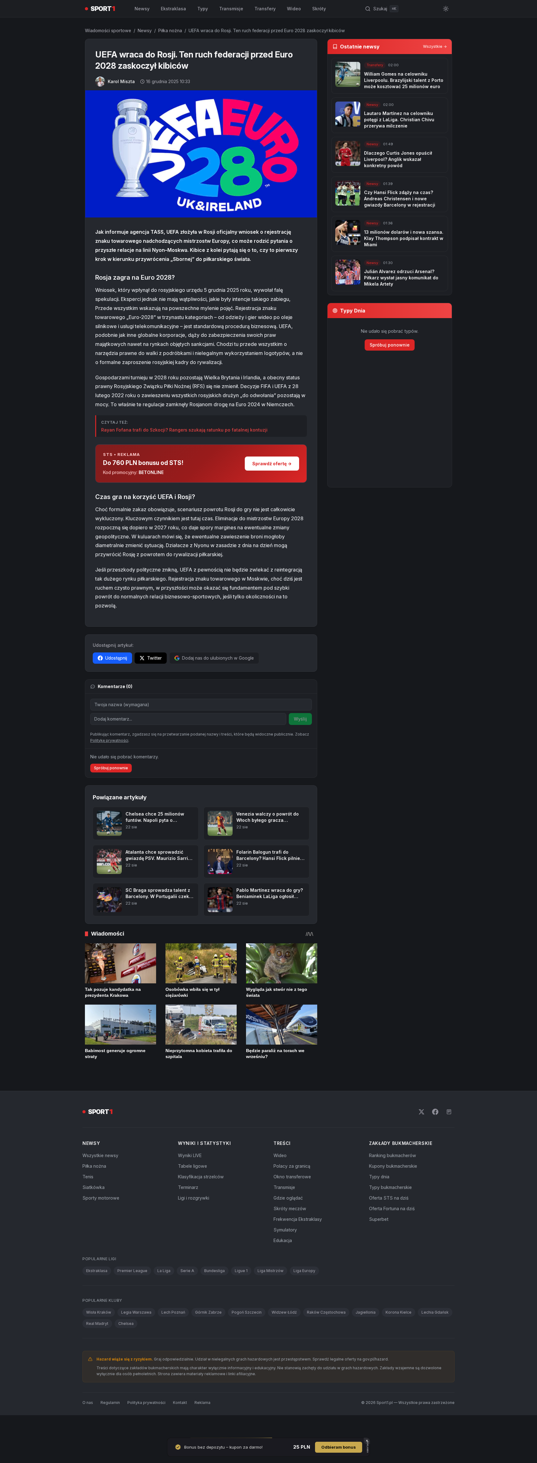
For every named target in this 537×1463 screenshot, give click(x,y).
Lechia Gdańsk (435, 1334)
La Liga (163, 1293)
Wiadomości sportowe (108, 30)
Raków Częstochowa (326, 1334)
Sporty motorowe (100, 1220)
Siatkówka (93, 1209)
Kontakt (180, 1424)
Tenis (87, 1198)
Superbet (378, 1241)
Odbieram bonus (338, 1447)
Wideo (294, 8)
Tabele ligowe (192, 1188)
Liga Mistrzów (270, 1293)
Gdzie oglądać (288, 1220)
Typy (202, 8)
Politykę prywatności (109, 762)
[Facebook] (435, 1134)
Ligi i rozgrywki (193, 1220)
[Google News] (449, 1134)
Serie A (187, 1293)
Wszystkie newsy (100, 1177)
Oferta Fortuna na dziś (392, 1230)
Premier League (132, 1293)
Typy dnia (379, 1198)
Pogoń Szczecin (247, 1334)
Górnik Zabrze (208, 1334)
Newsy (142, 8)
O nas (87, 1424)
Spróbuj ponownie (111, 790)
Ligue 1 (241, 1293)
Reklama (202, 1424)
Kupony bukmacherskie (393, 1188)
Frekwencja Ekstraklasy (297, 1241)
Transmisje (231, 8)
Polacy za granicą (291, 1188)
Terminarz (188, 1209)
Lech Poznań (173, 1334)
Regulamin (110, 1424)
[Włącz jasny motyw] (446, 8)
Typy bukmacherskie (390, 1209)
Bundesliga (214, 1293)
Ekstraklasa (173, 8)
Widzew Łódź (284, 1334)
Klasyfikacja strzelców (201, 1198)
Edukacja (282, 1262)
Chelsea (126, 1345)
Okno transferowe (292, 1198)
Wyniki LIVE (190, 1177)
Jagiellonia (366, 1334)
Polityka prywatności (146, 1424)
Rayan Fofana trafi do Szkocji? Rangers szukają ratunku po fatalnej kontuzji (184, 429)
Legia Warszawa (136, 1334)
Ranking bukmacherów (392, 1177)
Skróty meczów (289, 1230)
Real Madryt (97, 1345)
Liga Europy (304, 1293)
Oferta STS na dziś (388, 1220)
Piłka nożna (170, 30)
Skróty (319, 8)
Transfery (265, 8)
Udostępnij (116, 658)
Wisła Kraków (98, 1334)
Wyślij (300, 719)
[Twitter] (421, 1134)
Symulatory (285, 1252)
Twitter (154, 658)
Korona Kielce (398, 1334)
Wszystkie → (435, 46)
